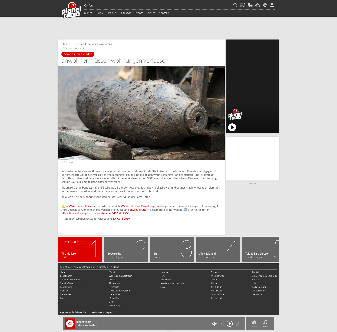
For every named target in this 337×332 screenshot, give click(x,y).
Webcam (264, 3)
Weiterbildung (259, 290)
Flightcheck (216, 298)
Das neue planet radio (70, 279)
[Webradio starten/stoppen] (230, 324)
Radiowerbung (259, 287)
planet (88, 13)
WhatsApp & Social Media (264, 276)
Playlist (242, 3)
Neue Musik (115, 294)
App (62, 298)
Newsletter (257, 294)
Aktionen (112, 13)
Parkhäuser (216, 290)
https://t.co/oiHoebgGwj (76, 213)
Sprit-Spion (216, 287)
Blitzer (214, 283)
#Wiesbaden (76, 206)
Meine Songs (115, 305)
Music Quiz (114, 298)
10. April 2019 (121, 218)
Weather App (217, 276)
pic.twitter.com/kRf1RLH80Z (111, 213)
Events (139, 13)
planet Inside (66, 287)
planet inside (272, 3)
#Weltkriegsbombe (152, 206)
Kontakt (164, 13)
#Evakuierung (138, 209)
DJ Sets (113, 301)
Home (254, 327)
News (75, 44)
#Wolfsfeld (127, 206)
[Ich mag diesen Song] (223, 324)
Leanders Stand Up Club (172, 283)
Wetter (257, 3)
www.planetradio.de (83, 266)
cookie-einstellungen (101, 312)
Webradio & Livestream (120, 276)
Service (151, 13)
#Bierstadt (91, 206)
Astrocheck (165, 279)
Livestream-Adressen (119, 290)
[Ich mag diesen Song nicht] (236, 324)
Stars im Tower (67, 283)
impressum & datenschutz (74, 312)
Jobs (254, 283)
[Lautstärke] (214, 324)
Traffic (250, 3)
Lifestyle (126, 13)
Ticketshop (114, 283)
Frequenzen (65, 294)
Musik (99, 13)
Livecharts (114, 287)
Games (163, 287)
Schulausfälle (217, 294)
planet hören (66, 276)
